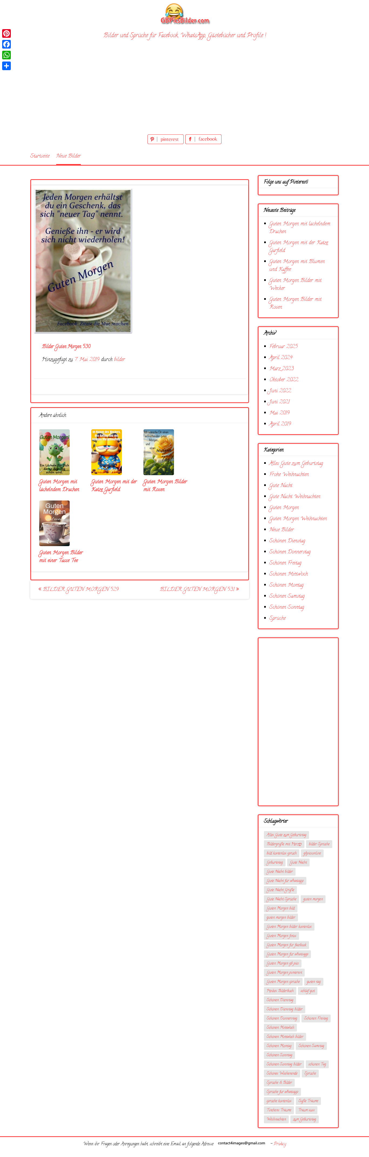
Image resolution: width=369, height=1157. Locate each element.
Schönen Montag (286, 585)
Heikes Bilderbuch (280, 991)
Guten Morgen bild (281, 908)
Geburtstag (275, 863)
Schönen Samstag (287, 596)
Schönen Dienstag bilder (285, 1009)
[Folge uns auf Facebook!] (203, 143)
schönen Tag (317, 1064)
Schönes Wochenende (282, 1074)
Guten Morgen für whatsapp (287, 954)
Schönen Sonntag (286, 607)
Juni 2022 (280, 391)
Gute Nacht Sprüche (281, 899)
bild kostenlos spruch (282, 853)
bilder (119, 360)
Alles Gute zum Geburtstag (296, 464)
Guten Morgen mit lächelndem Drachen (59, 486)
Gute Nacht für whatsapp (285, 881)
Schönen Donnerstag (290, 552)
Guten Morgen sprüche (283, 982)
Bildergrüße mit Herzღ (284, 844)
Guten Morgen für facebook (286, 945)
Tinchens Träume (279, 1110)
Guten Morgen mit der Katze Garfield (114, 486)
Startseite (39, 156)
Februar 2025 (283, 347)
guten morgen (313, 899)
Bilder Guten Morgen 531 (198, 590)
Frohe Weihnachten (289, 475)
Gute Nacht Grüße (280, 890)
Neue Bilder (68, 156)
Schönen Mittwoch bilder (285, 1037)
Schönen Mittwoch (288, 574)
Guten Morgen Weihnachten (298, 519)
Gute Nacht (280, 486)
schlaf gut (308, 991)
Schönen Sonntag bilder (284, 1064)
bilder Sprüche (319, 844)
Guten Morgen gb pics (283, 964)
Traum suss (306, 1110)
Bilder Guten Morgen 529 (80, 590)
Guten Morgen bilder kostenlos (289, 927)
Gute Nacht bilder (280, 872)
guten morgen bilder (281, 918)
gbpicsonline (312, 853)
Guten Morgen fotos (281, 936)
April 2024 (281, 358)
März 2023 (281, 369)
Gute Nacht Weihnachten (294, 497)
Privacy (280, 1144)
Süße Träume (308, 1101)
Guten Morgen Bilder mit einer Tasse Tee (61, 557)
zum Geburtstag (304, 1119)
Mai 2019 (279, 413)
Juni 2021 (279, 402)
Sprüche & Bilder (279, 1083)
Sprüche (277, 618)
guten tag (314, 982)
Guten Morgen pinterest (284, 973)
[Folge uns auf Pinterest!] (166, 143)
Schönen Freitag (285, 563)
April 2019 (280, 424)
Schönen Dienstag (287, 541)
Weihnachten (276, 1119)
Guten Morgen (284, 508)
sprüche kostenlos (279, 1101)
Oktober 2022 (283, 380)
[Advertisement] (184, 92)
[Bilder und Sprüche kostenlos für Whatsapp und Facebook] (184, 13)
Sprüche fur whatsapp (282, 1092)
